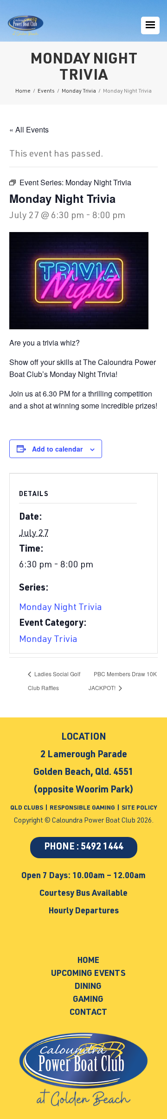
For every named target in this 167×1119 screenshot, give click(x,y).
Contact (88, 1013)
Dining (88, 987)
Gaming (88, 1000)
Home (88, 961)
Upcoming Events (88, 974)
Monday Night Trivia (60, 608)
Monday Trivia (48, 640)
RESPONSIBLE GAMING (82, 808)
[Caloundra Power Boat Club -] (25, 25)
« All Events (29, 129)
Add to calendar (57, 448)
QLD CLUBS (27, 808)
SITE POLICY (139, 808)
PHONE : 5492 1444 (83, 847)
